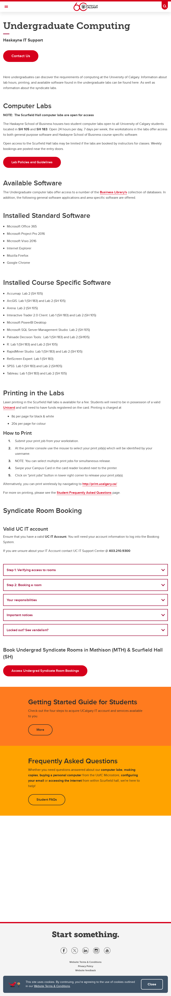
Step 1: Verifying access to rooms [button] (31, 570)
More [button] (40, 729)
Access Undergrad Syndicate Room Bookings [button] (45, 670)
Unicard (9, 407)
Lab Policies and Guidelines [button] (32, 162)
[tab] (85, 570)
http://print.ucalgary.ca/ (99, 483)
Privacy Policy (85, 966)
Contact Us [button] (20, 56)
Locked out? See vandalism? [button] (27, 630)
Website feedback (85, 970)
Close (152, 984)
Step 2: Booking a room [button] (24, 585)
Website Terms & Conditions (52, 986)
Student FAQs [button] (46, 799)
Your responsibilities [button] (22, 600)
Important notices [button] (20, 615)
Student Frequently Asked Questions (84, 492)
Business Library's (113, 192)
